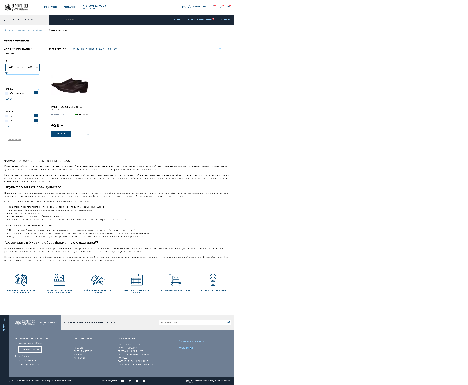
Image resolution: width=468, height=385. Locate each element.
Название (74, 49)
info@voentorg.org (26, 356)
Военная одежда (17, 30)
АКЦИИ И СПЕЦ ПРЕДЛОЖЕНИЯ (200, 19)
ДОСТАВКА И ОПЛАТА (129, 345)
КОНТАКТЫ (225, 19)
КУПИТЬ (61, 134)
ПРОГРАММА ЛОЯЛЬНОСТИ (131, 351)
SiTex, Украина (23, 93)
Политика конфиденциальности (136, 365)
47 (23, 121)
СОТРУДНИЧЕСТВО (83, 351)
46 (23, 116)
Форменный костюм (37, 30)
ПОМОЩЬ (122, 358)
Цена (101, 49)
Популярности (89, 49)
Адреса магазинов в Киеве (30, 343)
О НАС (77, 345)
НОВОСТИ (78, 348)
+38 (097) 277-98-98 (94, 6)
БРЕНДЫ (176, 19)
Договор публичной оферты (134, 361)
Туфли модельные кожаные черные (67, 108)
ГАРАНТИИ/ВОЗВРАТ (128, 348)
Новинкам (112, 49)
